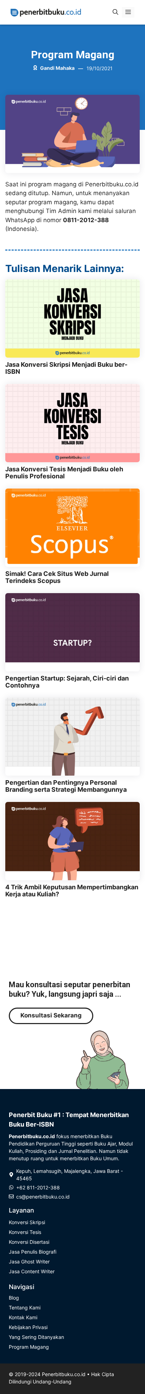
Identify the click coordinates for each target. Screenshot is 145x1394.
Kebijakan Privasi (28, 1327)
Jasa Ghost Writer (29, 1261)
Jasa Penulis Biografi (32, 1252)
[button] (115, 12)
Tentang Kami (24, 1307)
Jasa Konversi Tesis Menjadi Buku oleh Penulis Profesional (64, 472)
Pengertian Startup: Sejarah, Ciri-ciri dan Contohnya (67, 682)
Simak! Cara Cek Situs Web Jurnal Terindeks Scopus (57, 577)
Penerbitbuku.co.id (64, 1374)
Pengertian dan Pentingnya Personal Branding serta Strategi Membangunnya (66, 786)
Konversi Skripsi (27, 1222)
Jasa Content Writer (32, 1271)
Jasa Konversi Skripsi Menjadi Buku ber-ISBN (66, 368)
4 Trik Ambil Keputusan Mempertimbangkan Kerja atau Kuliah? (71, 890)
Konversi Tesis (25, 1232)
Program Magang (72, 54)
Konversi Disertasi (29, 1242)
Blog (14, 1298)
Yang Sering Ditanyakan (36, 1337)
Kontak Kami (23, 1317)
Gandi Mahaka (57, 68)
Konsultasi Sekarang (51, 1015)
